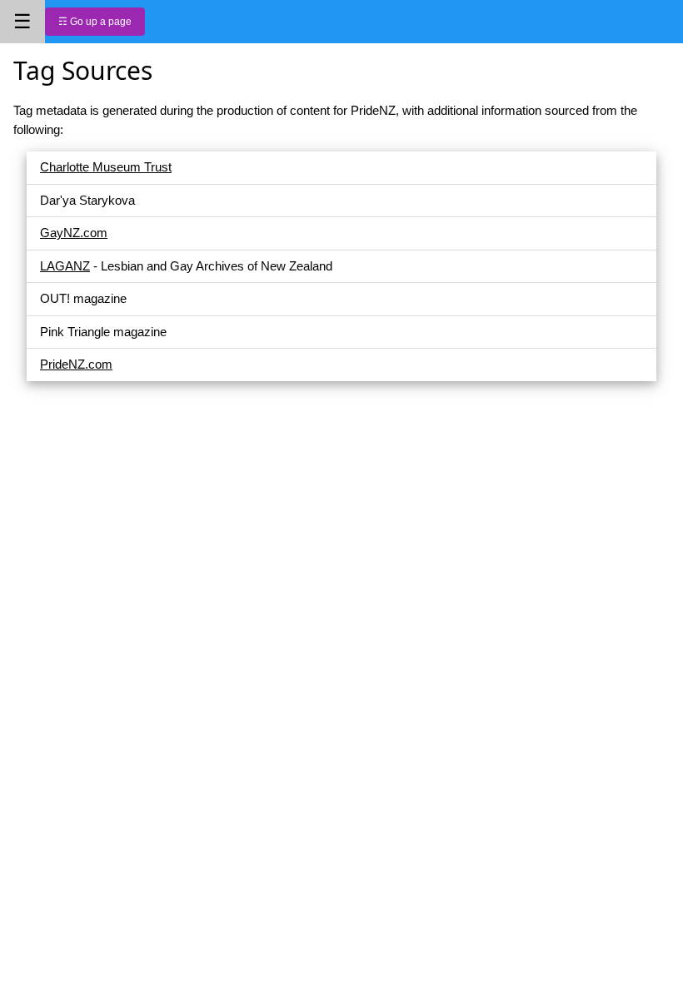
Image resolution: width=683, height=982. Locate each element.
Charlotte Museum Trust (106, 167)
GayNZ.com (73, 233)
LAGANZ (65, 266)
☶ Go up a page (95, 21)
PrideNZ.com (76, 364)
